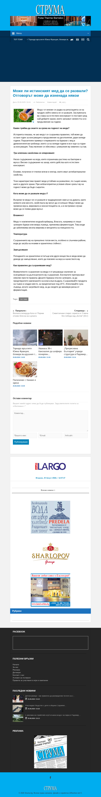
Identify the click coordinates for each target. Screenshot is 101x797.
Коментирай (52, 102)
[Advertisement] (50, 61)
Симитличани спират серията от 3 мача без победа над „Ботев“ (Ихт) (70, 313)
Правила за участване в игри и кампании (30, 680)
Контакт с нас (18, 675)
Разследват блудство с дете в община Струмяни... (45, 705)
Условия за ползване (22, 678)
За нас (15, 667)
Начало (16, 664)
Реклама (16, 670)
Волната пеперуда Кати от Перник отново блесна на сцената (28, 313)
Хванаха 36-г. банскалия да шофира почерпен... (50, 351)
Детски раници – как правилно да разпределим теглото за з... (50, 696)
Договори (17, 672)
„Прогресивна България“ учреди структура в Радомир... (76, 351)
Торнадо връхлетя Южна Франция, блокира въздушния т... (25, 351)
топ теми (23, 299)
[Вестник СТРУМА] (50, 10)
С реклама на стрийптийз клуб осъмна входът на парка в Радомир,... (53, 715)
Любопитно (40, 102)
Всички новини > (48, 490)
